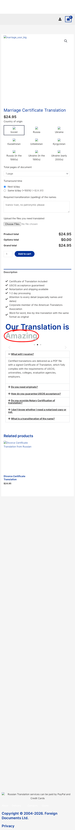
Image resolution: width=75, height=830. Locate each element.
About (5, 805)
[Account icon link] (60, 19)
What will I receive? (22, 354)
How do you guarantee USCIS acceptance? (36, 393)
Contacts (32, 805)
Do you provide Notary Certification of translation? (31, 401)
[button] (66, 41)
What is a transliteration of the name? (33, 418)
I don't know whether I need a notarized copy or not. (37, 410)
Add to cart (24, 253)
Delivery (16, 805)
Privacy (8, 826)
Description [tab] (10, 272)
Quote (45, 805)
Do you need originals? (24, 387)
